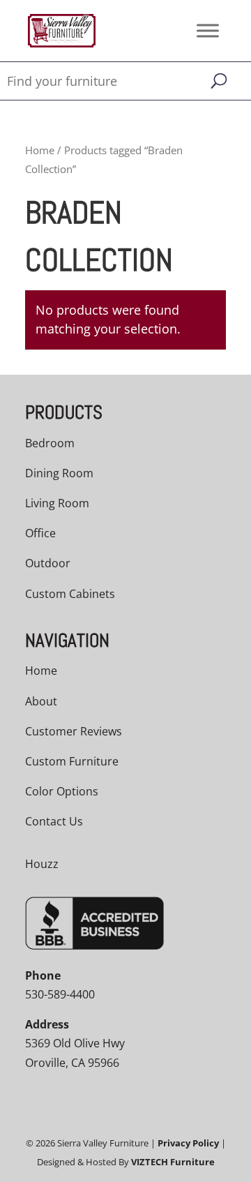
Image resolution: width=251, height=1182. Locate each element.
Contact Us (54, 821)
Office (40, 533)
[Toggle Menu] (208, 30)
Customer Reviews (73, 731)
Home (39, 150)
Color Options (61, 791)
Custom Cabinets (70, 593)
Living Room (57, 503)
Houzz (42, 863)
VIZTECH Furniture (173, 1161)
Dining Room (59, 473)
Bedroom (50, 443)
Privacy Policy (188, 1143)
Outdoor (47, 563)
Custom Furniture (72, 761)
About (41, 701)
